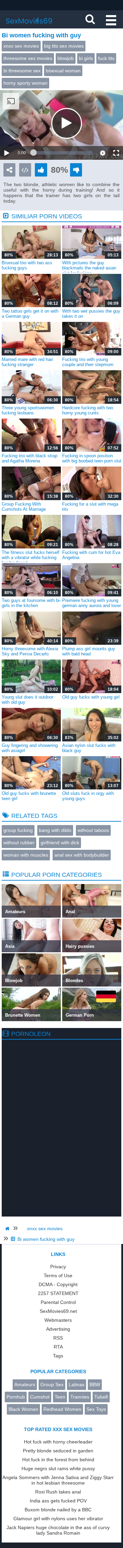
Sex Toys (96, 1409)
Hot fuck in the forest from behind (58, 1459)
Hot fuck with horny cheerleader (58, 1441)
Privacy (58, 1266)
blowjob (65, 58)
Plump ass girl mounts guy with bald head (88, 651)
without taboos (93, 830)
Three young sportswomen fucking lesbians (28, 410)
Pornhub (15, 1397)
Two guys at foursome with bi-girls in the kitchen (31, 603)
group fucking (18, 830)
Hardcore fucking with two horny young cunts (87, 410)
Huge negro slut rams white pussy (58, 1468)
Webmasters (58, 1320)
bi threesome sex (22, 70)
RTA (58, 1347)
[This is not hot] (76, 170)
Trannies (79, 1397)
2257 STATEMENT (58, 1293)
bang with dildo (55, 830)
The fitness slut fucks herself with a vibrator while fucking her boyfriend (30, 557)
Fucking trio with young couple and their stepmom (87, 362)
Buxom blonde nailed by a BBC (58, 1509)
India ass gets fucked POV (58, 1500)
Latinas (76, 1384)
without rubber (19, 842)
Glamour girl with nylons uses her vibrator (58, 1518)
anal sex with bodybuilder (81, 855)
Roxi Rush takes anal (58, 1492)
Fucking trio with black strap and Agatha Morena (29, 458)
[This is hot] (41, 170)
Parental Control (58, 1302)
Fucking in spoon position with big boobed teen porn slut (91, 458)
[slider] (62, 153)
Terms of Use (58, 1275)
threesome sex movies (27, 58)
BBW (95, 1384)
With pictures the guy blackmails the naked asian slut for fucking (89, 268)
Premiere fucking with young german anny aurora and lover (91, 603)
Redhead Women (62, 1409)
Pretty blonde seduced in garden (58, 1450)
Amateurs (24, 1384)
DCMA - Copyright (58, 1284)
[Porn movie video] (9, 170)
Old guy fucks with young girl (91, 697)
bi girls (86, 58)
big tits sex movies (64, 46)
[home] (8, 1228)
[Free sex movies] (29, 25)
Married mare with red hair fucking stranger (27, 362)
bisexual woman (63, 70)
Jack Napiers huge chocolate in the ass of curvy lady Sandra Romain (58, 1530)
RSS (58, 1338)
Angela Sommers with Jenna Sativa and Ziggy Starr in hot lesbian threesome (58, 1480)
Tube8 (101, 1397)
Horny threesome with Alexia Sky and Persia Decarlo (30, 651)
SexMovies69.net (58, 1311)
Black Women (23, 1409)
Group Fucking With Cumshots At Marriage (24, 506)
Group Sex (52, 1384)
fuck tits (106, 58)
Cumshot (40, 1397)
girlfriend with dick (60, 842)
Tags (58, 1355)
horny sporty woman (25, 83)
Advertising (58, 1329)
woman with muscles (25, 855)
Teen (60, 1397)
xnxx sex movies (21, 46)
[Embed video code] (25, 170)
